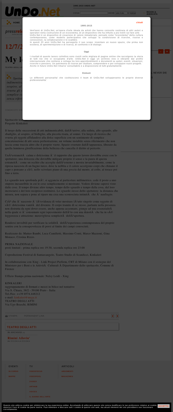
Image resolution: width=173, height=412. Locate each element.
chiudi (139, 22)
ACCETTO (163, 406)
